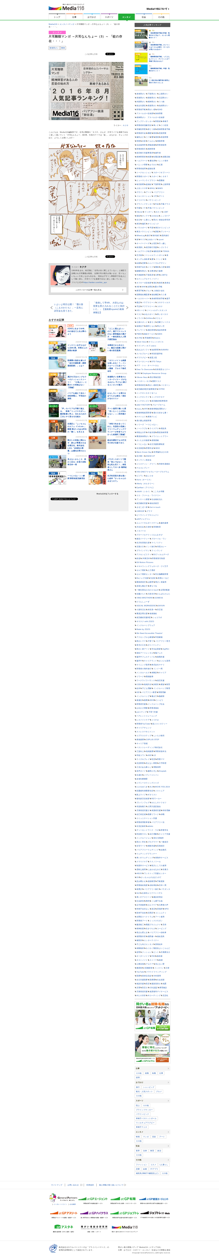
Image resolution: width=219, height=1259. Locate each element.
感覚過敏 (155, 440)
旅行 (148, 235)
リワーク (140, 676)
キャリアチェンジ (143, 728)
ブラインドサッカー (144, 204)
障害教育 (157, 527)
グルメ (148, 291)
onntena (155, 216)
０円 (155, 196)
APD (146, 409)
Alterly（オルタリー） (145, 484)
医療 (138, 976)
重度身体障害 (162, 432)
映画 (155, 133)
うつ (148, 137)
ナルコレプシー (143, 468)
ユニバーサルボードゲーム (147, 523)
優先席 (152, 161)
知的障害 (155, 350)
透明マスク (156, 381)
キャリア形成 (142, 743)
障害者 (158, 121)
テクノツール (155, 862)
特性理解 (166, 810)
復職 (146, 700)
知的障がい (163, 106)
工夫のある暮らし (143, 767)
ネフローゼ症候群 (143, 283)
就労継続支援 (142, 503)
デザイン (140, 192)
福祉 (138, 216)
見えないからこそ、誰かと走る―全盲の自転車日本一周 (77, 462)
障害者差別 (141, 385)
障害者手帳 (141, 109)
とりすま (155, 720)
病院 (168, 267)
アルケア (149, 964)
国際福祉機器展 (143, 295)
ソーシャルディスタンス (157, 310)
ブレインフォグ (143, 802)
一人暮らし (146, 220)
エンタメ (126, 17)
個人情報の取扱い (111, 1185)
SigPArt (166, 649)
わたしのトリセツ (158, 802)
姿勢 (138, 952)
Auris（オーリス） (144, 480)
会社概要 (72, 1204)
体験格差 (140, 948)
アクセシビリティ (143, 554)
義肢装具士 (156, 984)
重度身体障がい (143, 436)
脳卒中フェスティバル (145, 657)
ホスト (158, 212)
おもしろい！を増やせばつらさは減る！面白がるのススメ (116, 395)
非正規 (160, 610)
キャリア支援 (164, 834)
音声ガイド (141, 771)
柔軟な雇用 (141, 869)
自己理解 (153, 834)
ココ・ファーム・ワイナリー (148, 495)
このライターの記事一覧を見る (89, 290)
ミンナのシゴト (143, 401)
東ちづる (153, 586)
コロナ (160, 306)
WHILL (153, 188)
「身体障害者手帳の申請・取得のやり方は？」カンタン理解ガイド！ (159, 35)
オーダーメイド (143, 956)
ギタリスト (152, 795)
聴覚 (157, 137)
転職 (149, 157)
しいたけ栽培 (159, 736)
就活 (153, 909)
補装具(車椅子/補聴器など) (147, 1173)
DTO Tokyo (156, 361)
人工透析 (151, 570)
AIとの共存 (141, 995)
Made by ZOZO (143, 629)
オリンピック (153, 224)
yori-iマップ (141, 712)
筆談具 (163, 428)
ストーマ (153, 960)
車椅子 (165, 121)
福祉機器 (155, 295)
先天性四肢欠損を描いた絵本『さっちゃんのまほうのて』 (116, 478)
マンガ (146, 1137)
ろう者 (163, 295)
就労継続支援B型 (143, 617)
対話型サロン (142, 834)
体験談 (154, 673)
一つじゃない (142, 444)
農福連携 (140, 739)
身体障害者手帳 (158, 298)
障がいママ (141, 641)
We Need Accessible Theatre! (149, 633)
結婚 (138, 263)
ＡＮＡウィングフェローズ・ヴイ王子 (152, 566)
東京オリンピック (162, 228)
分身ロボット (142, 322)
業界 (138, 1151)
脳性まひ (140, 137)
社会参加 (140, 901)
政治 (159, 1151)
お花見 (154, 243)
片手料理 (162, 763)
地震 (164, 984)
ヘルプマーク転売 (143, 251)
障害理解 (162, 692)
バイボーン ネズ (143, 381)
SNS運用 (157, 976)
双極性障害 (141, 129)
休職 (163, 814)
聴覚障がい (54, 48)
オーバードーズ (143, 243)
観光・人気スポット (144, 1091)
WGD (157, 448)
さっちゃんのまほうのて (151, 877)
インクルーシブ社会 (156, 704)
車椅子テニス (141, 1127)
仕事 (74, 17)
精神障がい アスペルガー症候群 (150, 117)
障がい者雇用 (160, 582)
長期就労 (161, 846)
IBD (138, 287)
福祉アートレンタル (144, 653)
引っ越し (162, 243)
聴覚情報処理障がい (158, 409)
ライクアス (154, 428)
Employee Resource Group (154, 373)
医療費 (152, 980)
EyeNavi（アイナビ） (145, 487)
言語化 (165, 995)
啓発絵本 (159, 944)
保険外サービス (161, 858)
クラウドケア (142, 862)
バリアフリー (159, 192)
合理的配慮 (165, 590)
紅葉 (161, 165)
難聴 (63, 48)
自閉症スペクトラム (144, 917)
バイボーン (165, 385)
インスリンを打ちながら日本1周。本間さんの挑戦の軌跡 (77, 347)
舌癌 (164, 925)
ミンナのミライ (143, 397)
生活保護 (140, 448)
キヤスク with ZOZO (145, 621)
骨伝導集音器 (155, 377)
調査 (157, 232)
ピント (156, 952)
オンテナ (146, 216)
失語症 (153, 578)
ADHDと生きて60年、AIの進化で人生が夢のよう (77, 331)
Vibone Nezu (142, 377)
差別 (138, 224)
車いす (156, 125)
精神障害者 (141, 157)
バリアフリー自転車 (158, 932)
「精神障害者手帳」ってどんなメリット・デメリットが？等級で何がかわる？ (159, 59)
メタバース (141, 531)
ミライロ (140, 318)
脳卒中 (139, 661)
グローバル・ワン (158, 539)
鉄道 (138, 558)
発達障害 (164, 137)
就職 (147, 1073)
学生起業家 (156, 649)
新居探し (140, 247)
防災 (148, 984)
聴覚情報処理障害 (143, 413)
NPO (167, 909)
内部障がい (141, 102)
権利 (148, 901)
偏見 (144, 224)
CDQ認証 (154, 988)
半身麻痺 (140, 275)
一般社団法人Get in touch (147, 590)
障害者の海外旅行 (143, 669)
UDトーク (140, 310)
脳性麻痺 (164, 523)
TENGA (166, 251)
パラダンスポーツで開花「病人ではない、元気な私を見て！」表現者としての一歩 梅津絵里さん (117, 464)
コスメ (153, 1165)
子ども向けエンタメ (144, 944)
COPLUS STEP (152, 739)
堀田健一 (151, 936)
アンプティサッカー (144, 121)
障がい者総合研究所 (161, 220)
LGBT (165, 212)
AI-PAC (139, 338)
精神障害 (151, 149)
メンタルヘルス (143, 673)
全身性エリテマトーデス (152, 893)
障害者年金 (141, 133)
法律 (145, 1151)
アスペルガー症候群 (144, 113)
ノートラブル (142, 428)
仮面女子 (140, 326)
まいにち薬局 (164, 661)
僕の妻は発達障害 (143, 421)
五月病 (139, 255)
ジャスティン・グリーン (146, 464)
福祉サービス (149, 334)
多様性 (156, 684)
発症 (155, 283)
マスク (139, 314)
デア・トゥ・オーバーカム (147, 365)
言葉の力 (140, 547)
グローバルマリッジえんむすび (149, 535)
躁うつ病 (151, 129)
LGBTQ (164, 275)
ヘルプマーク (142, 161)
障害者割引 (141, 149)
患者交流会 (146, 976)
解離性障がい (142, 271)
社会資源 (161, 980)
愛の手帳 (158, 287)
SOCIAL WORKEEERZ (146, 606)
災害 (138, 988)
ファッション (141, 1165)
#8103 (139, 873)
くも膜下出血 (157, 901)
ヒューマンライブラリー (146, 180)
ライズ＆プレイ (143, 759)
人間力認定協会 (154, 806)
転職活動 (157, 157)
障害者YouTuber (143, 724)
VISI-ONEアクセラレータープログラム (152, 472)
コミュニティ (160, 913)
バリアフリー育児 (162, 641)
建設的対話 (158, 897)
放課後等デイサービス (159, 991)
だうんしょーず (143, 602)
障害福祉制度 (142, 885)
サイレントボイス (156, 342)
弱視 (138, 141)
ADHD (159, 109)
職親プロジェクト (153, 925)
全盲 (144, 141)
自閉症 (150, 287)
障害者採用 (161, 145)
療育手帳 (140, 291)
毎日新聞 (140, 184)
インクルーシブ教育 (161, 688)
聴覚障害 (161, 141)
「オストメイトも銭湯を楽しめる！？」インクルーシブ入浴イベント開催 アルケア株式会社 (116, 365)
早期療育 (148, 338)
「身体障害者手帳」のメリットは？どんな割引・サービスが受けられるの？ (159, 47)
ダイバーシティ (154, 645)
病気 (161, 283)
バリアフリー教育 (149, 692)
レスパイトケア (143, 720)
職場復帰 (149, 676)
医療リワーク (153, 814)
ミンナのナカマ (158, 397)
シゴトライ (163, 247)
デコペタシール (143, 361)
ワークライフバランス (145, 680)
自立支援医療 (142, 980)
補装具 (139, 940)
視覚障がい (141, 98)
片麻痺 (160, 271)
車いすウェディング (144, 858)
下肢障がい (152, 94)
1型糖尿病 (148, 968)
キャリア (162, 673)
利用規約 (90, 1185)
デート (162, 196)
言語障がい (163, 98)
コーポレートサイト (60, 1204)
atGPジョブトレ (143, 519)
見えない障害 (151, 763)
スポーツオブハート (161, 172)
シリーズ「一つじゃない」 (147, 424)
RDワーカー (156, 799)
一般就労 (164, 842)
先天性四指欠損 (143, 543)
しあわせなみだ (154, 869)
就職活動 (166, 157)
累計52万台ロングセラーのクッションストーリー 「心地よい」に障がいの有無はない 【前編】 (77, 382)
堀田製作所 (141, 936)
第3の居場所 (158, 838)
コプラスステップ (143, 736)
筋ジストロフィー (159, 724)
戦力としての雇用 (158, 865)
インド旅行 (150, 547)
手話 (138, 306)
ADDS (159, 334)
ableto (150, 826)
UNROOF (140, 511)
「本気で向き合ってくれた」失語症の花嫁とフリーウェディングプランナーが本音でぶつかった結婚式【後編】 (116, 429)
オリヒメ (158, 318)
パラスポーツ (142, 228)
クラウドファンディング (156, 972)
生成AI (139, 775)
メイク (150, 267)
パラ (144, 208)
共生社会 (140, 527)
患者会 (167, 283)
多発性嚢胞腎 (142, 779)
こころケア (165, 216)
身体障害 (159, 113)
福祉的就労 (154, 503)
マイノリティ (157, 543)
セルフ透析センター (144, 574)
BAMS (160, 188)
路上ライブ (141, 795)
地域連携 (149, 751)
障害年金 (149, 448)
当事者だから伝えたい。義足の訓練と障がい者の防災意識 (116, 347)
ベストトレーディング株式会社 (149, 747)
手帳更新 (161, 881)
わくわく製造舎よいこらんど (158, 948)
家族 (162, 684)
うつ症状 (164, 125)
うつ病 (162, 102)
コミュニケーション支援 (146, 818)
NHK (143, 287)
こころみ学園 (158, 491)
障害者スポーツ (143, 176)
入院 (163, 267)
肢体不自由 (141, 913)
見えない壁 (160, 964)
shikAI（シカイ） (143, 491)
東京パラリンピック (144, 232)
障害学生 (164, 830)
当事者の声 (163, 905)
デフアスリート (148, 306)
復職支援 (161, 657)
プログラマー (153, 842)
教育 (168, 684)
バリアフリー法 (158, 822)
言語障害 (140, 763)
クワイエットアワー (159, 436)
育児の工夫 (141, 645)
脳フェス (159, 653)
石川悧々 (140, 456)
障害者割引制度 (158, 558)
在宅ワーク (141, 846)
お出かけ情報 (142, 708)
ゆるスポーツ (149, 314)
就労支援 (161, 680)
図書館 (162, 180)
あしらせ (149, 476)
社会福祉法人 (157, 499)
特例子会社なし (143, 909)
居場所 (160, 909)
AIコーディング (154, 995)
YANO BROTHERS (144, 598)
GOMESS (159, 598)
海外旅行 (156, 235)
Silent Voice (141, 342)
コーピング (161, 928)
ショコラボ (157, 617)
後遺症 (139, 700)
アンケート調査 (143, 499)
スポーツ (109, 17)
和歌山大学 (141, 432)
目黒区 (150, 913)
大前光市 (151, 594)
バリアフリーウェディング (147, 850)
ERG (138, 373)
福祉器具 (161, 936)
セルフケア (152, 905)
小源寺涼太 (141, 610)
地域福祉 (153, 613)
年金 (157, 204)
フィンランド (157, 550)
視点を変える (142, 932)
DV (137, 877)
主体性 (148, 527)
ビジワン (140, 476)
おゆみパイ (152, 239)
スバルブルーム (143, 354)
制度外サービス (143, 865)
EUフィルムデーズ (161, 554)
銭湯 (161, 960)
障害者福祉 (154, 708)
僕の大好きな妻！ (160, 413)
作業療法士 (165, 952)
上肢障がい (163, 94)
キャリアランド (150, 661)
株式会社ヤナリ (158, 665)
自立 (138, 220)
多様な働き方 (142, 586)
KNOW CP (150, 456)
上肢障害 (166, 184)
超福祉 (148, 184)
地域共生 (147, 684)
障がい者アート (143, 649)
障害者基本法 (160, 751)
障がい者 (151, 109)
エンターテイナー (151, 940)
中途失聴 (151, 432)
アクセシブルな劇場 (144, 637)
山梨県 (150, 582)
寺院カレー (161, 547)
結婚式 (163, 850)
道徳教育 (151, 881)
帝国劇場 (159, 637)
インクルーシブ (143, 696)
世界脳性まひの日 (161, 452)
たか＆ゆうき (142, 787)
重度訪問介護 (142, 613)
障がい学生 (141, 842)
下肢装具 (149, 275)
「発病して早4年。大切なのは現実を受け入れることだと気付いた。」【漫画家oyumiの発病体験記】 (109, 308)
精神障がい (152, 102)
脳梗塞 (162, 696)
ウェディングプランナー (146, 854)
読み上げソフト (143, 350)
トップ (57, 17)
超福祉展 (151, 169)
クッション (146, 952)
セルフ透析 (141, 570)
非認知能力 (141, 806)
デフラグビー (142, 358)
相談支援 (140, 984)
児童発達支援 (142, 991)
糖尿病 (139, 968)
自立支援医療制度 (157, 444)
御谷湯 (159, 956)
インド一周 (158, 669)
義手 (168, 298)
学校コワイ (141, 755)
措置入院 (153, 358)
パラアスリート (148, 302)
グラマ (149, 511)
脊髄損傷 (151, 145)
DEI (138, 692)
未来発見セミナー (162, 369)
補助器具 (157, 251)
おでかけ (92, 17)
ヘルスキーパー (143, 298)
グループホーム (158, 405)
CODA (139, 684)
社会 (144, 17)
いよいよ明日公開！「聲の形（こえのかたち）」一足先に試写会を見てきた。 (68, 307)
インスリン (159, 968)
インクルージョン (143, 838)
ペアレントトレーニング (146, 716)
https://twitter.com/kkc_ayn (95, 282)
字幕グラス (165, 204)
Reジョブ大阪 (142, 578)
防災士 (145, 988)
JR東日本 (146, 558)
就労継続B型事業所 (159, 401)
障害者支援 (141, 704)
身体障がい (141, 94)
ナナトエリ (141, 417)
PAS (153, 956)
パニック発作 (162, 161)
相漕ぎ (139, 889)
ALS (151, 787)
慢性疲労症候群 (143, 799)
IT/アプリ (154, 1169)
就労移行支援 (151, 247)
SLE (138, 893)
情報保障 (157, 767)
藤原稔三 (140, 925)
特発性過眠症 (164, 464)
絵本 (138, 688)
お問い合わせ (73, 1185)
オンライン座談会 (143, 460)
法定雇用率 (141, 145)
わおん (139, 409)
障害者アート (142, 921)
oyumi (161, 239)
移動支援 (151, 846)
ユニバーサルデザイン (157, 263)
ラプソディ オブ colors (146, 346)
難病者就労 (141, 582)
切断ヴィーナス (163, 322)
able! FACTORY (143, 405)
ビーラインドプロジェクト (147, 515)
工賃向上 (140, 751)
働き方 (154, 696)
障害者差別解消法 (143, 125)
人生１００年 (142, 188)
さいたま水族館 (143, 440)
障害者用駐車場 (143, 822)
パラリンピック (154, 200)
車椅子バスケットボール (146, 1118)
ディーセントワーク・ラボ (147, 830)
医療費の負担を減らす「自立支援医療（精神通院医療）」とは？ (77, 363)
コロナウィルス (163, 302)
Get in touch (155, 507)
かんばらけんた (163, 594)
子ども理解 (146, 688)
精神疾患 (140, 928)
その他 (161, 17)
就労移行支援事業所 (144, 153)
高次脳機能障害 (161, 574)
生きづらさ (150, 928)
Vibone (139, 212)
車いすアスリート (143, 897)
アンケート (165, 232)
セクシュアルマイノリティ (147, 279)
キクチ (126, 125)
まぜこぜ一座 (142, 507)
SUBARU (165, 350)
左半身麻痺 (141, 905)
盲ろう (152, 322)
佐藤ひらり (141, 594)
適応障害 (151, 330)
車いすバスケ (162, 314)
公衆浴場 (140, 964)
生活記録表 (141, 826)
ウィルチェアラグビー (145, 1123)
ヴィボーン (149, 212)
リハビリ (159, 700)
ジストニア (160, 791)
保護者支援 (156, 810)
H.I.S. (142, 239)
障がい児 (161, 326)
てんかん (151, 141)
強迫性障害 (161, 330)
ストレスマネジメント (145, 732)
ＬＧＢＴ (164, 176)
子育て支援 (153, 712)
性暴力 (165, 869)
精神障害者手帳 (163, 129)
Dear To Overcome (144, 369)
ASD (150, 755)
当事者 (152, 271)
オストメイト (142, 960)
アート (148, 192)
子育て (150, 641)
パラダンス (165, 889)
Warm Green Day (144, 452)
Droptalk (162, 771)
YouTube (140, 972)
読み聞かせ (141, 881)
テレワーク (141, 330)
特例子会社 (141, 267)
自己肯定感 (141, 814)
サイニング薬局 (143, 665)
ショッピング (148, 1087)
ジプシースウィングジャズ (147, 783)
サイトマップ (56, 1185)
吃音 (153, 759)
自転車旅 (153, 885)
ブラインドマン (143, 550)
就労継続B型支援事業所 (146, 389)
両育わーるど (163, 578)
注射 (167, 968)
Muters (157, 338)
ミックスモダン (156, 921)
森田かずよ (152, 771)
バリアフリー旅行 (151, 889)
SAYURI (161, 606)
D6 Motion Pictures (144, 562)
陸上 (138, 1105)
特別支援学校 (157, 354)
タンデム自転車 (143, 259)
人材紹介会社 (159, 291)
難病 (157, 267)
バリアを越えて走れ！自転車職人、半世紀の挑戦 (77, 395)
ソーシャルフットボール (154, 255)
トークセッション (143, 172)
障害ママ (161, 759)
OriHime (149, 318)
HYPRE (161, 389)
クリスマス (141, 200)
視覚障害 (162, 133)
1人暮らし (164, 1165)
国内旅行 (165, 235)
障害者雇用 (141, 169)
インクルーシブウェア (145, 625)
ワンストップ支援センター (155, 873)
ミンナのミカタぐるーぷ (146, 393)
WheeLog (140, 235)
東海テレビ (152, 417)
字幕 (138, 208)
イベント (159, 259)
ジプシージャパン (151, 775)
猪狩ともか (150, 326)
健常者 (158, 153)
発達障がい (152, 106)
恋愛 (144, 263)
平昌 (151, 228)
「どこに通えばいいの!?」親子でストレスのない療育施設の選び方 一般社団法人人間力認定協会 (116, 334)
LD (154, 755)
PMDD (139, 334)
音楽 (154, 1137)
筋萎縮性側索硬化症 (144, 791)
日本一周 (162, 885)
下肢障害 (157, 184)
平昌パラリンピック (156, 208)
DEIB (152, 700)
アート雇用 (160, 917)
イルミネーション (143, 196)
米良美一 (151, 610)
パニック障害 (142, 165)
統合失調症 (141, 106)
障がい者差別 (153, 385)
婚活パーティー (143, 539)
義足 (138, 302)
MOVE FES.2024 (162, 787)
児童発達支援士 (143, 810)
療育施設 (163, 988)
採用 (138, 1077)
